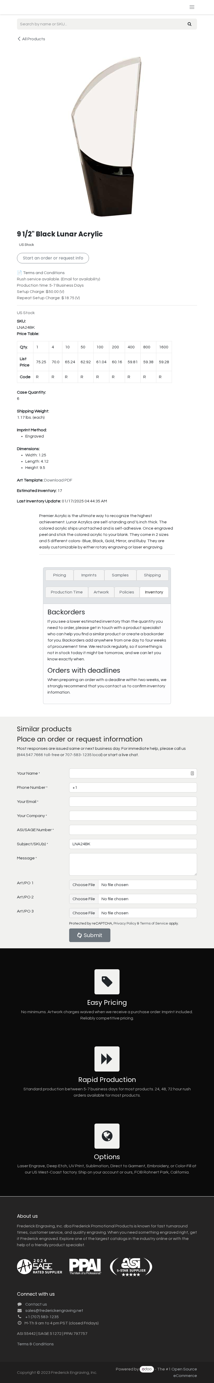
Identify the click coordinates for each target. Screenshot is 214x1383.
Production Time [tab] (67, 592)
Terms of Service (154, 923)
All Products (33, 39)
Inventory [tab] (154, 592)
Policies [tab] (127, 592)
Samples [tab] (120, 575)
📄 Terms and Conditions (41, 273)
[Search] (189, 24)
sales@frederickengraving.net (54, 1310)
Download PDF (58, 480)
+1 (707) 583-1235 (42, 1317)
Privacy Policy (125, 923)
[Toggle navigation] (192, 7)
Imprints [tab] (89, 575)
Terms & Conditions (35, 1344)
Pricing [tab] (59, 575)
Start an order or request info (53, 258)
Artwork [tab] (101, 592)
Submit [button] (93, 935)
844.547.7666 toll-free (39, 755)
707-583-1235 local (83, 755)
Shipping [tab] (152, 575)
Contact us (36, 1304)
